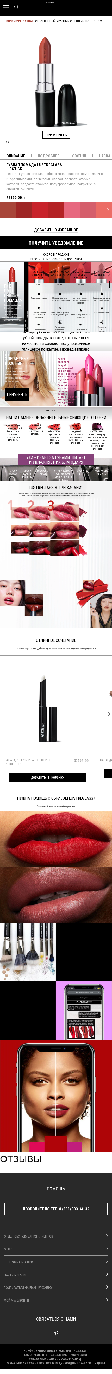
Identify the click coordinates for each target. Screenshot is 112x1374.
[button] (56, 867)
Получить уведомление (56, 243)
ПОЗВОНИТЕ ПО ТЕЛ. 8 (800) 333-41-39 (56, 1208)
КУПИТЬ (39, 284)
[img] (47, 710)
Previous (4, 714)
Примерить (17, 394)
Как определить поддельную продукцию (54, 1354)
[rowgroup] (56, 981)
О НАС (8, 1249)
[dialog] (30, 762)
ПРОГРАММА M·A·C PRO (19, 1262)
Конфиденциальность (40, 1350)
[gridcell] (8, 210)
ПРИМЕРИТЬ (56, 135)
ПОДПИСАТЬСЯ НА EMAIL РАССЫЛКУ (28, 1287)
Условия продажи (72, 1350)
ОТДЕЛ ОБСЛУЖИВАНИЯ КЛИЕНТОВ (28, 1236)
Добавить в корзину (47, 778)
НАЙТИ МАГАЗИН (15, 1275)
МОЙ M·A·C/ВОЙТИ (16, 1300)
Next (107, 714)
